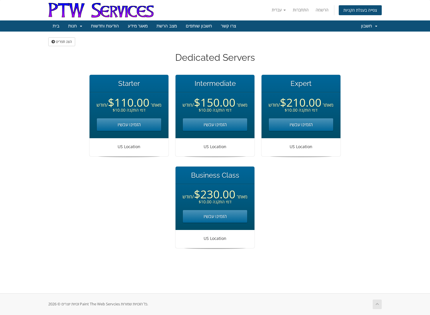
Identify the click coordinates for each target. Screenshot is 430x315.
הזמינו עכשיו (129, 124)
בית (56, 26)
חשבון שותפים (199, 26)
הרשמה (322, 10)
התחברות (301, 10)
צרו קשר (228, 26)
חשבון (367, 26)
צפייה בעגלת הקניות (360, 10)
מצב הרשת (166, 26)
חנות (73, 26)
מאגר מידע (138, 26)
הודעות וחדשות (105, 26)
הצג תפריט (63, 41)
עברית (277, 10)
